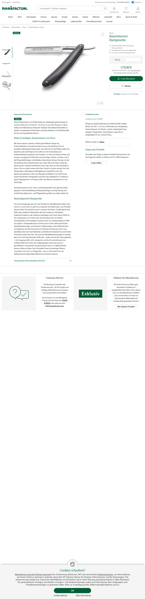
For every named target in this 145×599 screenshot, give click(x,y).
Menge (117, 60)
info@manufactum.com (55, 306)
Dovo (102, 142)
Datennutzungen (105, 574)
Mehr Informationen (83, 595)
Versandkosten (135, 70)
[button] (102, 34)
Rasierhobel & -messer (36, 27)
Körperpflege (16, 27)
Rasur (24, 27)
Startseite (5, 27)
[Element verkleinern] (98, 103)
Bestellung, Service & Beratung (112, 2)
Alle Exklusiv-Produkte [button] (126, 307)
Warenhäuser (6, 2)
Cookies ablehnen (60, 595)
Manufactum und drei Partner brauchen (33, 574)
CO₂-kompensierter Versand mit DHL (126, 73)
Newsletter (16, 2)
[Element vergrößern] (101, 103)
